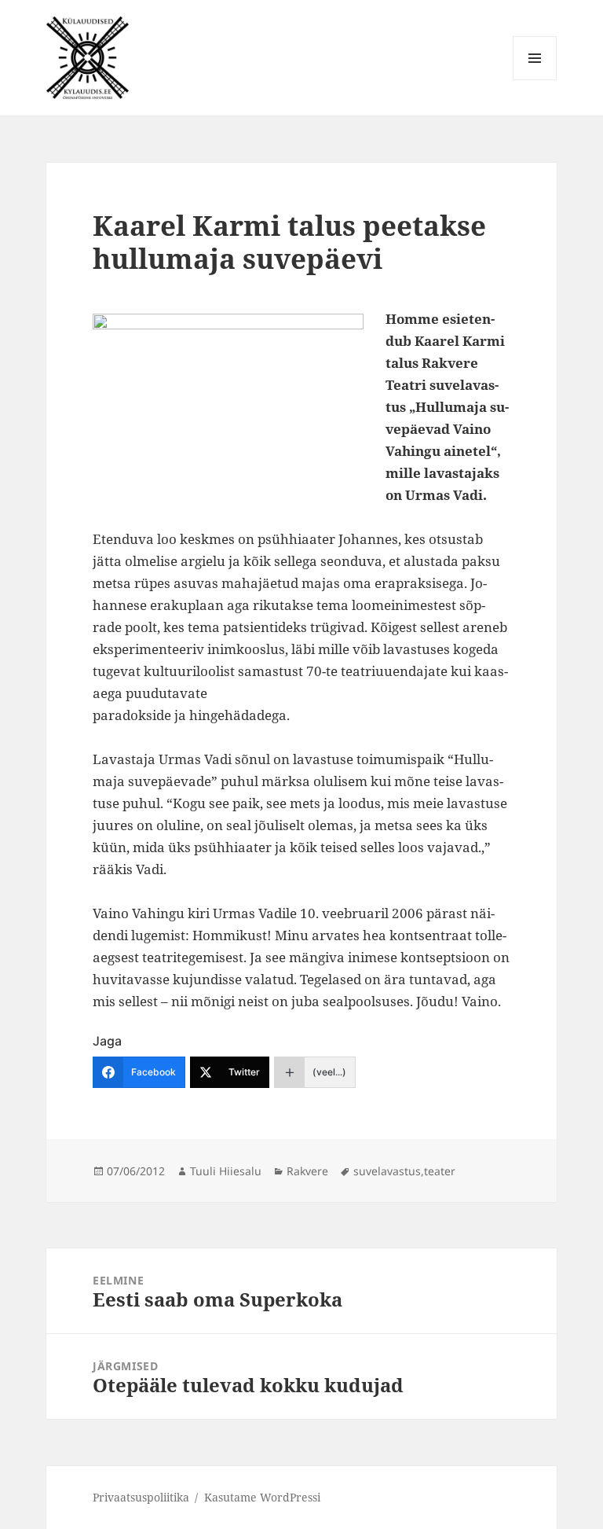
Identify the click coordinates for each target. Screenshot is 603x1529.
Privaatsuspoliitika (141, 1497)
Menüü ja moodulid (535, 79)
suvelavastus (387, 1170)
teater (439, 1170)
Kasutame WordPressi (262, 1497)
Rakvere (307, 1170)
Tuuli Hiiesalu (225, 1170)
